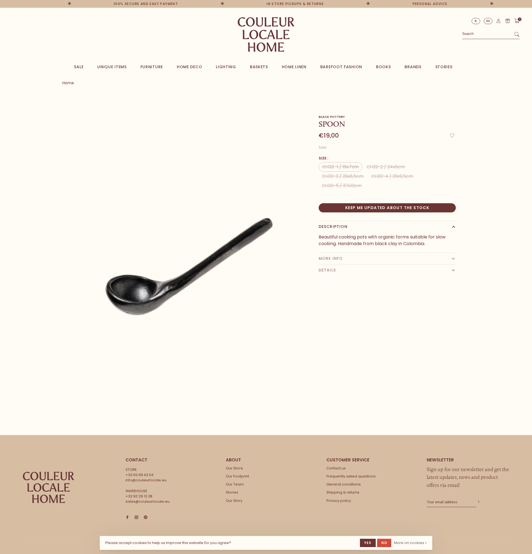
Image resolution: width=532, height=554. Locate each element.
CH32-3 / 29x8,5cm (343, 176)
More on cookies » (410, 542)
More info (331, 258)
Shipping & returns (342, 492)
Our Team (235, 484)
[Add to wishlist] (452, 136)
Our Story (234, 500)
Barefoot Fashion (341, 67)
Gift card (507, 21)
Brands (413, 67)
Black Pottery (332, 117)
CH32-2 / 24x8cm (386, 167)
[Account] (498, 22)
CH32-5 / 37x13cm (342, 185)
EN (488, 21)
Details (327, 270)
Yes (368, 542)
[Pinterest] (145, 517)
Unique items (111, 67)
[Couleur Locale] (48, 487)
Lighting (226, 67)
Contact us (336, 468)
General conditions (343, 484)
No (384, 542)
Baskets (259, 67)
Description (333, 226)
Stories (443, 67)
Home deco (189, 67)
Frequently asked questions (351, 476)
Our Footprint (237, 476)
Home (68, 83)
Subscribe (478, 502)
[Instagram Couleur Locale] (136, 517)
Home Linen (294, 67)
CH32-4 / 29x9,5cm (392, 176)
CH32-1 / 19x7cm (340, 167)
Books (383, 67)
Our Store (234, 468)
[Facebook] (127, 517)
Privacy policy (338, 500)
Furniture (151, 67)
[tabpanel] (189, 260)
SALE (78, 67)
